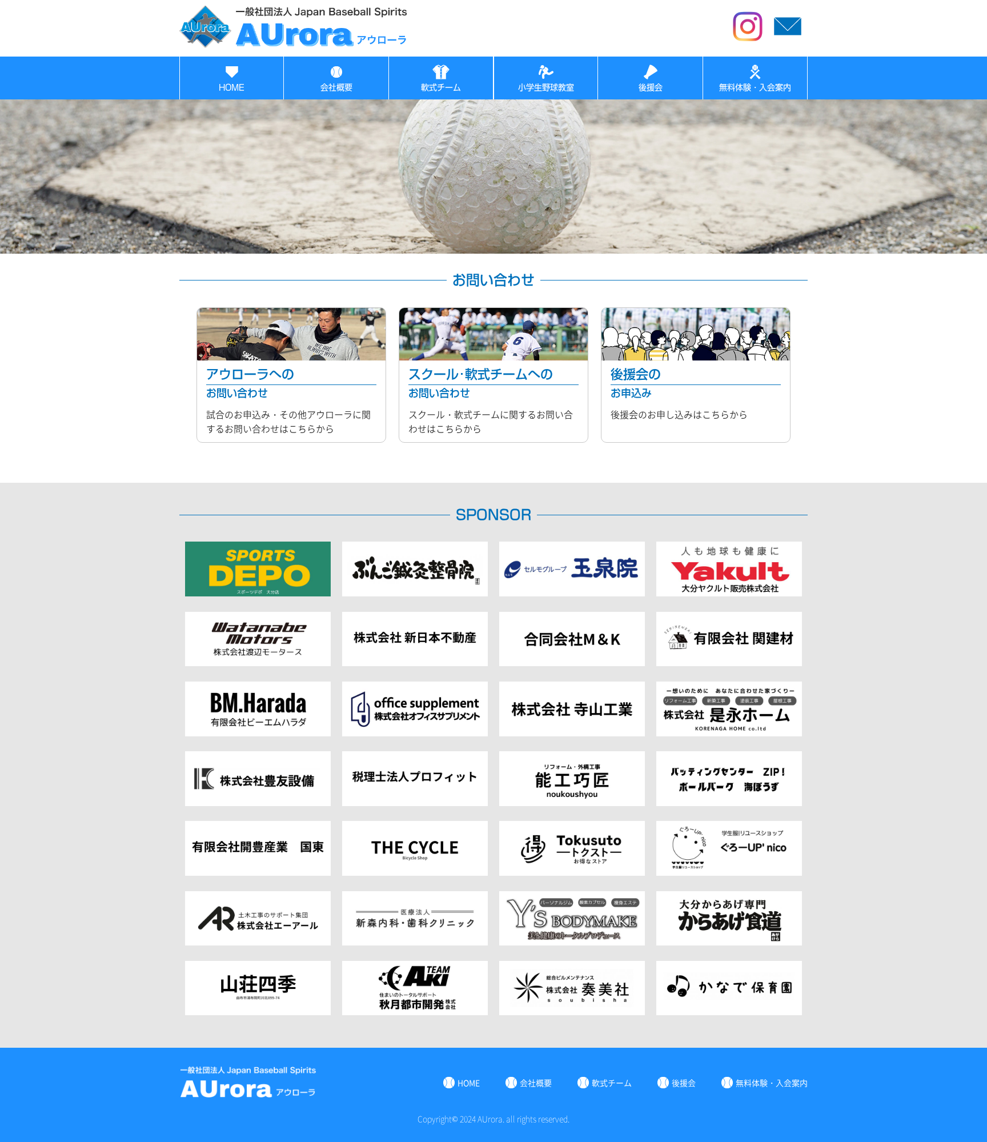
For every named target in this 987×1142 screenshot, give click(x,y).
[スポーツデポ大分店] (258, 592)
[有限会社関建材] (729, 662)
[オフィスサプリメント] (415, 732)
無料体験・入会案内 (755, 87)
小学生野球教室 (546, 87)
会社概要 (336, 87)
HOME (231, 87)
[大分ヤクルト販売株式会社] (729, 592)
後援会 (651, 87)
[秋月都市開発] (415, 1011)
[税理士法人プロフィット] (415, 802)
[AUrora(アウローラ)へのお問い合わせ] (788, 42)
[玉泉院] (572, 592)
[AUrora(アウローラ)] (293, 43)
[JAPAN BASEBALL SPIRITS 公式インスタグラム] (748, 42)
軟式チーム (441, 87)
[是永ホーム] (729, 732)
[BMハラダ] (258, 732)
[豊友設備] (258, 802)
